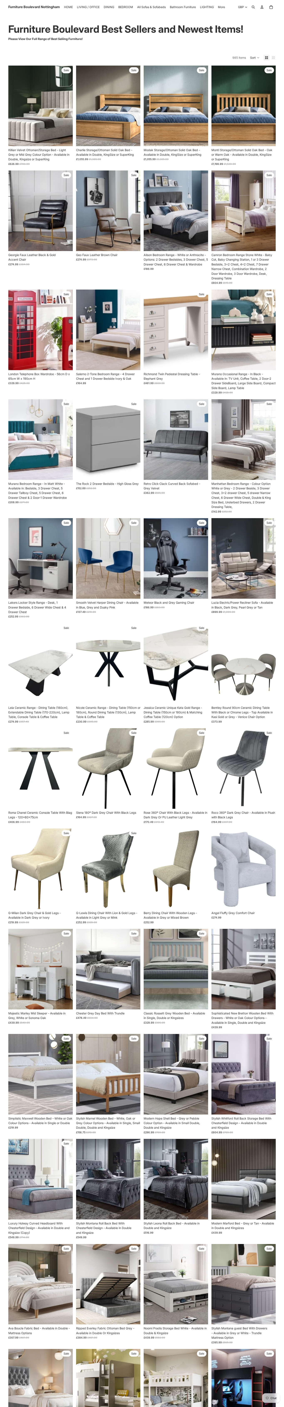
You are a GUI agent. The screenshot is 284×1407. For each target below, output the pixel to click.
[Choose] (66, 139)
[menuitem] (221, 7)
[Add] (66, 244)
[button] (254, 57)
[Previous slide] (14, 105)
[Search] (253, 7)
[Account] (262, 7)
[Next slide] (66, 105)
